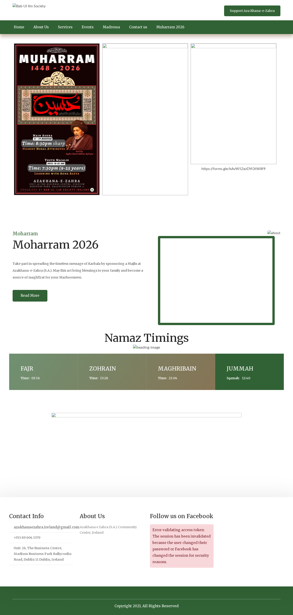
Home (19, 27)
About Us (41, 27)
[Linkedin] (27, 571)
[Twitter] (12, 571)
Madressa (111, 27)
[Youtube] (48, 571)
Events (88, 27)
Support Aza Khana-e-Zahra (252, 11)
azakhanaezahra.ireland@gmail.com (46, 527)
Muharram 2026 (170, 27)
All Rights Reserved (160, 606)
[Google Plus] (34, 571)
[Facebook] (20, 571)
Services (65, 27)
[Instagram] (41, 571)
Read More (30, 295)
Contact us (138, 27)
